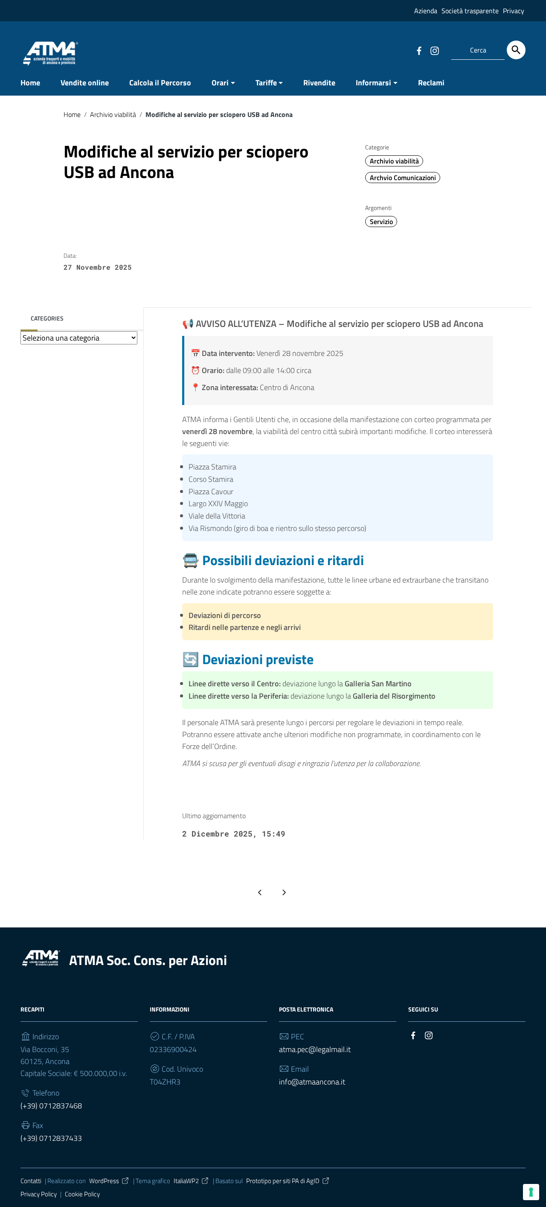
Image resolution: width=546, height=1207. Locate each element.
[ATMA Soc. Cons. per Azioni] (40, 957)
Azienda (425, 11)
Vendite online (85, 82)
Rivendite (319, 82)
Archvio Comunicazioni (403, 177)
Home (30, 82)
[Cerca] (516, 50)
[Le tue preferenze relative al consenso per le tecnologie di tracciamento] (531, 1192)
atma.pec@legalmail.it (315, 1049)
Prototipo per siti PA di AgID (282, 1181)
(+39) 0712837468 (51, 1105)
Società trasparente (470, 11)
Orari (220, 82)
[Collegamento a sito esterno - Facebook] (419, 50)
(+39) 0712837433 (51, 1138)
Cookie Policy (82, 1194)
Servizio (381, 221)
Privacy (513, 11)
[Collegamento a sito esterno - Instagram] (434, 50)
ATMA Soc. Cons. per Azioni (148, 960)
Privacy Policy (38, 1194)
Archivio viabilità (113, 114)
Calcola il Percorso (160, 82)
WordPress (104, 1181)
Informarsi (373, 82)
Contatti (30, 1181)
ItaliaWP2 (186, 1181)
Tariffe (266, 82)
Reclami (431, 82)
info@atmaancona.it (312, 1081)
